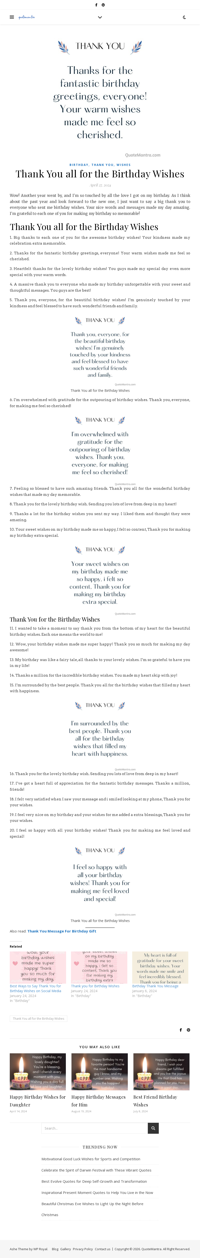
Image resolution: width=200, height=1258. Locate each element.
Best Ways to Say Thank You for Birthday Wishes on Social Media (35, 988)
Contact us (102, 1249)
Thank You (102, 165)
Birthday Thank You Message (155, 986)
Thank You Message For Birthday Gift (61, 931)
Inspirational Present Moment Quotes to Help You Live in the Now (97, 1192)
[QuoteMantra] (27, 17)
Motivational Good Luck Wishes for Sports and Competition (90, 1158)
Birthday (79, 165)
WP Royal (40, 1249)
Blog (55, 1249)
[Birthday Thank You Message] (160, 967)
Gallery (65, 1249)
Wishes (124, 165)
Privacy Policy (83, 1249)
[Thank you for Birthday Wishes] (99, 967)
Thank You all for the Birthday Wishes (38, 1019)
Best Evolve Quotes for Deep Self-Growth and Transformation (94, 1181)
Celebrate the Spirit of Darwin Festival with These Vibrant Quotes (96, 1170)
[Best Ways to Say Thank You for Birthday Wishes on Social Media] (38, 967)
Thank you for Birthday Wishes (95, 986)
